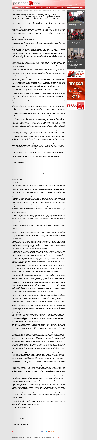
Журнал (34, 7)
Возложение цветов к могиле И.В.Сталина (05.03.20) (74, 25)
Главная (16, 7)
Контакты (63, 7)
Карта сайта (57, 437)
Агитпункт (41, 7)
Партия (22, 7)
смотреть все (79, 11)
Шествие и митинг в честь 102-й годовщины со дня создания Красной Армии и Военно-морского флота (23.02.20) (75, 43)
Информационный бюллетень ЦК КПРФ (24, 10)
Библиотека (56, 7)
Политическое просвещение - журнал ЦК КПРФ (30, 4)
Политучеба (48, 7)
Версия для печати (61, 431)
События (28, 7)
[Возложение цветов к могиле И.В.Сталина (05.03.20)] (75, 17)
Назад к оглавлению (17, 431)
